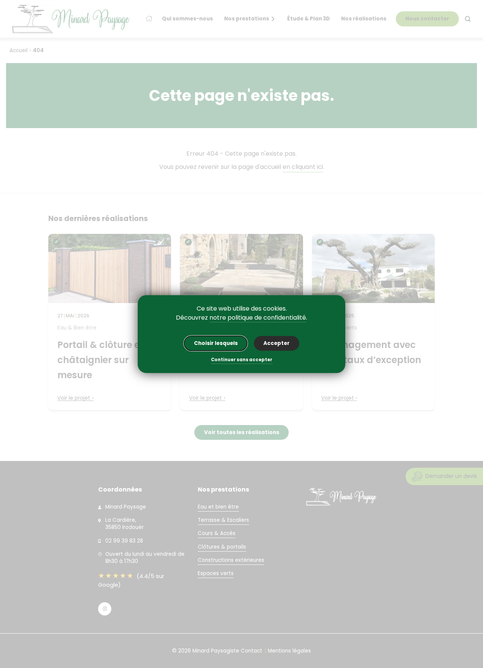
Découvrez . (241, 317)
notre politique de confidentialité (257, 317)
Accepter (276, 343)
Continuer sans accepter (241, 360)
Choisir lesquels (216, 343)
